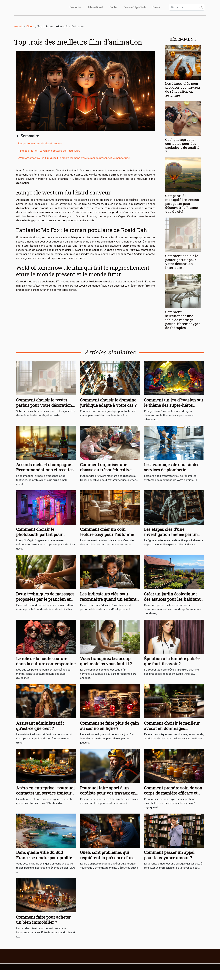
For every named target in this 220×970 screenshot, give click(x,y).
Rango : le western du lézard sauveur (40, 143)
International (95, 7)
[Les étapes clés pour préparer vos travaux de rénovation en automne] (183, 62)
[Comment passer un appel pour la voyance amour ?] (174, 830)
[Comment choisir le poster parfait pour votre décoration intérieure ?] (183, 234)
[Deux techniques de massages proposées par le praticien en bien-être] (46, 572)
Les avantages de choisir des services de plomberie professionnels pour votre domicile (171, 472)
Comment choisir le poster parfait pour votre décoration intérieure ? (181, 262)
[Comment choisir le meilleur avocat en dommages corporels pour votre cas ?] (174, 701)
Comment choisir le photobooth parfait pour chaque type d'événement (41, 534)
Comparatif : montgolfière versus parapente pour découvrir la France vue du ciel (182, 203)
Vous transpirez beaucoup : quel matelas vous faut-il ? (106, 661)
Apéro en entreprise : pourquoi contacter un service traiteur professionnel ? (45, 793)
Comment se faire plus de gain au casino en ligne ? (109, 725)
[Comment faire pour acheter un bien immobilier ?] (46, 895)
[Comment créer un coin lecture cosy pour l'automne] (110, 507)
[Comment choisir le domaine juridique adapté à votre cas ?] (110, 378)
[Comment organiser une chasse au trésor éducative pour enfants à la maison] (110, 442)
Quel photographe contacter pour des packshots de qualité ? (182, 145)
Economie (75, 7)
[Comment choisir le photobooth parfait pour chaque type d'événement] (46, 507)
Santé (113, 7)
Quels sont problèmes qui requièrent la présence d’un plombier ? (106, 858)
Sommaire (29, 136)
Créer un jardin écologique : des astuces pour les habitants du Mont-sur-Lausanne (173, 599)
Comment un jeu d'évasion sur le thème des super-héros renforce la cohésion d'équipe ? (174, 405)
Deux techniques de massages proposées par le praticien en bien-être (45, 599)
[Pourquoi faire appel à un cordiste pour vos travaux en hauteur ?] (110, 766)
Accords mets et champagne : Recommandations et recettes (45, 467)
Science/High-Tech (135, 7)
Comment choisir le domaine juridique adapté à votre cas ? (108, 402)
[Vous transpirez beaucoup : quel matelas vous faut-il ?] (110, 636)
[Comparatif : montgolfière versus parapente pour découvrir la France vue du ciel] (183, 174)
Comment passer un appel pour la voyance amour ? (169, 855)
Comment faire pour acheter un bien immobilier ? (43, 919)
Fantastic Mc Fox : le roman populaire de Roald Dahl (49, 151)
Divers (156, 7)
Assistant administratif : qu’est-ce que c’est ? (40, 725)
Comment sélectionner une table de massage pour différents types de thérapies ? (182, 320)
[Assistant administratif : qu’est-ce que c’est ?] (46, 701)
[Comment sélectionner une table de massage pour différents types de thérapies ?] (183, 291)
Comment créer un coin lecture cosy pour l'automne (107, 531)
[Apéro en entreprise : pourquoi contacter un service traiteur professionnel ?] (46, 766)
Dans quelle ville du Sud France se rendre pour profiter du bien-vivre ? (45, 858)
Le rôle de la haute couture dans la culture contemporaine (46, 661)
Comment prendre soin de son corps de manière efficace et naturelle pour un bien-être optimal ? (173, 795)
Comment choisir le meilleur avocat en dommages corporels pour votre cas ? (172, 728)
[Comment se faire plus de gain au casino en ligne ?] (110, 701)
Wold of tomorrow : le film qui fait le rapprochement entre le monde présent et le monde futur (74, 158)
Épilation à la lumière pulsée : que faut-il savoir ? (172, 661)
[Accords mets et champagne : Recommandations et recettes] (46, 442)
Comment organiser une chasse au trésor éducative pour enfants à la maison (105, 470)
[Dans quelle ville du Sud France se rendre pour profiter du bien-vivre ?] (46, 830)
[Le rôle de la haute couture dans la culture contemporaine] (46, 636)
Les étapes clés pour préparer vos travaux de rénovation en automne (182, 89)
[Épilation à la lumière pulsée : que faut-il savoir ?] (174, 636)
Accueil (18, 26)
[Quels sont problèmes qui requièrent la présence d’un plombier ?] (110, 830)
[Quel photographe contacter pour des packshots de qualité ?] (183, 118)
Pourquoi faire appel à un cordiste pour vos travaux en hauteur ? (108, 793)
